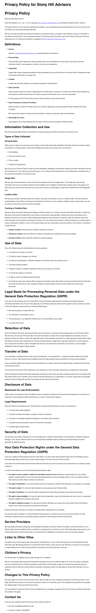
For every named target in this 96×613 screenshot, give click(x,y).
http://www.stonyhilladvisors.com (48, 23)
